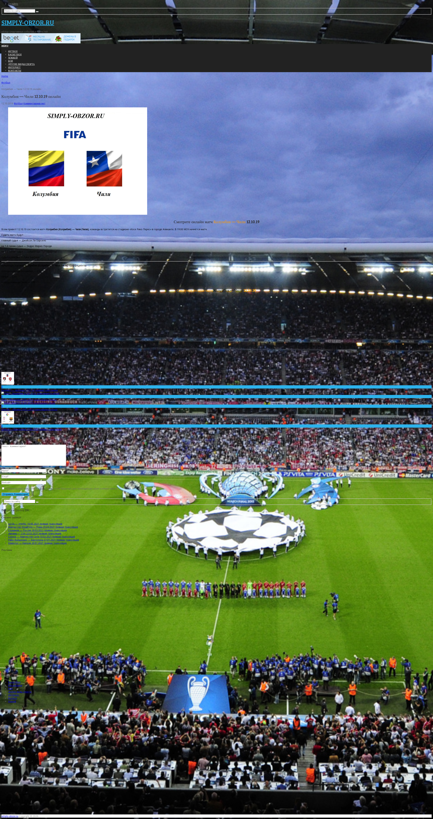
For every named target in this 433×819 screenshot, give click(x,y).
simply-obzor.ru (27, 22)
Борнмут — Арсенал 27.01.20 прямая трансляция (29, 390)
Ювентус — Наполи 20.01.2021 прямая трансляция (37, 543)
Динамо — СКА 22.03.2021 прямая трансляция (34, 533)
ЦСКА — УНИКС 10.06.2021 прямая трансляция (35, 523)
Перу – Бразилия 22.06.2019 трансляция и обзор (29, 399)
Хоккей (13, 57)
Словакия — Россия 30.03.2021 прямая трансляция (37, 530)
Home (4, 76)
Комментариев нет (34, 103)
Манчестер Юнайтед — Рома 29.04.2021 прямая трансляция (43, 527)
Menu (4, 45)
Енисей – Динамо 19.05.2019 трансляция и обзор (29, 409)
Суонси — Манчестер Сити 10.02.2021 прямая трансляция (41, 536)
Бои (10, 60)
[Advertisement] (29, 615)
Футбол (13, 51)
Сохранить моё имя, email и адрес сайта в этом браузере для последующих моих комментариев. (61, 488)
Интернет (14, 67)
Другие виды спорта (21, 64)
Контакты (14, 70)
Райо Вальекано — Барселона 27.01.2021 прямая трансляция (43, 539)
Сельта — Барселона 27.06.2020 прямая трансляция (31, 429)
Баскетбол (15, 54)
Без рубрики (15, 685)
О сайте (13, 4)
